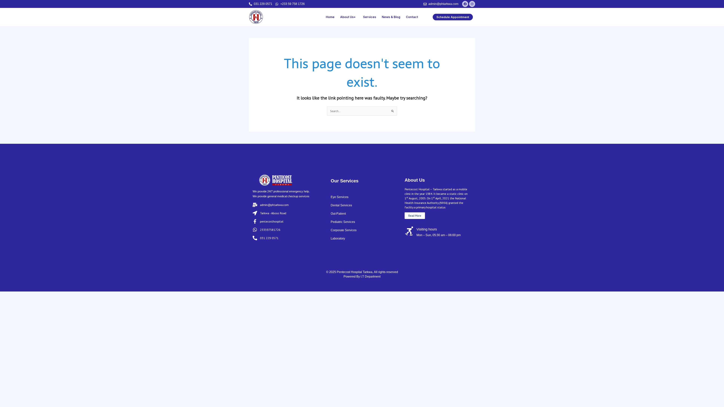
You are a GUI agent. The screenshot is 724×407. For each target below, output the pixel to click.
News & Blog (391, 17)
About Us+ (348, 17)
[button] (348, 17)
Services (369, 17)
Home (330, 17)
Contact (412, 17)
